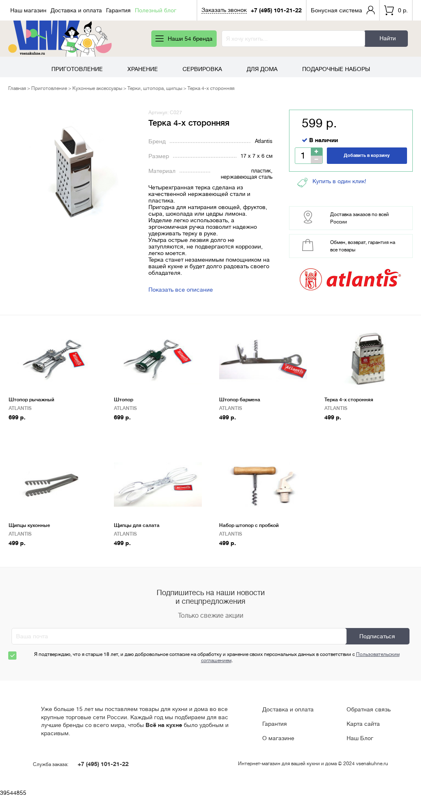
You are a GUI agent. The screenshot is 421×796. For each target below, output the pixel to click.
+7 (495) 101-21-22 (276, 10)
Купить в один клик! (339, 181)
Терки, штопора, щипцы (154, 88)
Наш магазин (28, 10)
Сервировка (202, 69)
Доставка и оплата (76, 10)
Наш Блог (360, 738)
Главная (17, 88)
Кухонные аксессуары (97, 88)
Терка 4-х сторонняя (348, 400)
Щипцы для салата (137, 525)
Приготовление (77, 69)
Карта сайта (363, 723)
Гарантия (118, 10)
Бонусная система (336, 10)
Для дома (262, 69)
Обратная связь (369, 709)
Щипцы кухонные (29, 525)
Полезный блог (155, 10)
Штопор (123, 400)
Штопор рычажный (31, 400)
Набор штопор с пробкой (249, 525)
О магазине (278, 738)
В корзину (26, 430)
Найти (387, 38)
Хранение (142, 69)
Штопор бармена (239, 400)
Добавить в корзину (367, 155)
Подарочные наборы (336, 69)
